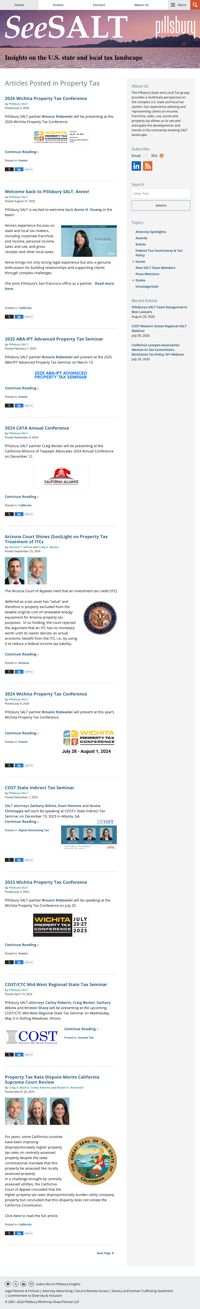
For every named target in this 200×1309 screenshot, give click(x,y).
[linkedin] (23, 1284)
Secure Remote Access (92, 1291)
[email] (31, 1284)
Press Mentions (147, 274)
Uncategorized (147, 286)
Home (19, 5)
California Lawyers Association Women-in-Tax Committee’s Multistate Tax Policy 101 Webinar (158, 350)
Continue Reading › (22, 151)
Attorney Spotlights (151, 232)
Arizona (24, 663)
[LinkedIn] (136, 166)
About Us (141, 5)
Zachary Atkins (43, 805)
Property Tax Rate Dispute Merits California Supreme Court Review (52, 1079)
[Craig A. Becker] (16, 1111)
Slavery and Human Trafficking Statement (142, 1291)
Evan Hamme (69, 805)
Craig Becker (84, 1002)
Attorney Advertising (57, 1291)
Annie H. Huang (88, 209)
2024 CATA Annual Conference (37, 428)
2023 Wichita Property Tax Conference (46, 882)
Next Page (104, 1253)
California (25, 308)
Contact (99, 5)
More (182, 5)
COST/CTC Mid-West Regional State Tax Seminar (56, 984)
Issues (140, 261)
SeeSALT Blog (66, 27)
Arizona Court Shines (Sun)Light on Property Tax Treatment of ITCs (56, 538)
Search (161, 205)
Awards (141, 238)
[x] (16, 1284)
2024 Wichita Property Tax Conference (46, 694)
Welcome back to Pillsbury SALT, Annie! (47, 191)
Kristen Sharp (36, 1007)
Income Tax (86, 1037)
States (140, 280)
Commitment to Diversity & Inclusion (35, 1295)
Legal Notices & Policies (22, 1291)
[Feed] (147, 166)
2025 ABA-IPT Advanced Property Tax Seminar (54, 339)
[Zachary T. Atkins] (16, 570)
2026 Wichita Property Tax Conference (46, 98)
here (17, 1215)
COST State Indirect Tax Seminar (39, 787)
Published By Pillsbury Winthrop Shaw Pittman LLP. (175, 27)
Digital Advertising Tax (34, 830)
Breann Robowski (57, 116)
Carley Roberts (58, 1002)
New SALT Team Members (155, 268)
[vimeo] (8, 1284)
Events (58, 5)
